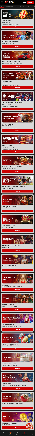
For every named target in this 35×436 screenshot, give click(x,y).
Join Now (30, 2)
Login (24, 2)
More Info (17, 26)
